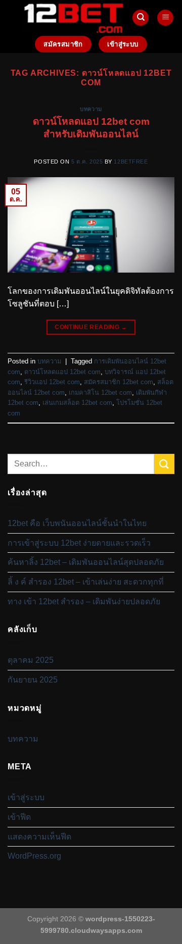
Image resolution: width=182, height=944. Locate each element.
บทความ (91, 109)
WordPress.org (34, 856)
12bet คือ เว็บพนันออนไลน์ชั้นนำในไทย (77, 523)
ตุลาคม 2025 (31, 660)
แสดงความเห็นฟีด (39, 836)
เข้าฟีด (19, 817)
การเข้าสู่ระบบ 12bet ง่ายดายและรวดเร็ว (79, 543)
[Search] (140, 18)
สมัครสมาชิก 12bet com (118, 382)
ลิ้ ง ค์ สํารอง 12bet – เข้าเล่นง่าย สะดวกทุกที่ (86, 582)
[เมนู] (165, 18)
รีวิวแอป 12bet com (52, 382)
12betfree (131, 162)
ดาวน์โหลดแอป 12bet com (62, 372)
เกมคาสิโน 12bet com (100, 392)
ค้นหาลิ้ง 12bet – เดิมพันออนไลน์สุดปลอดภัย (86, 562)
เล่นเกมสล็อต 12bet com (77, 402)
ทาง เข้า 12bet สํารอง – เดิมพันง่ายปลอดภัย (84, 601)
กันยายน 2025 (33, 679)
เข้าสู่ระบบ (26, 797)
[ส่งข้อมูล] (164, 464)
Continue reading (91, 327)
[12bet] (73, 17)
